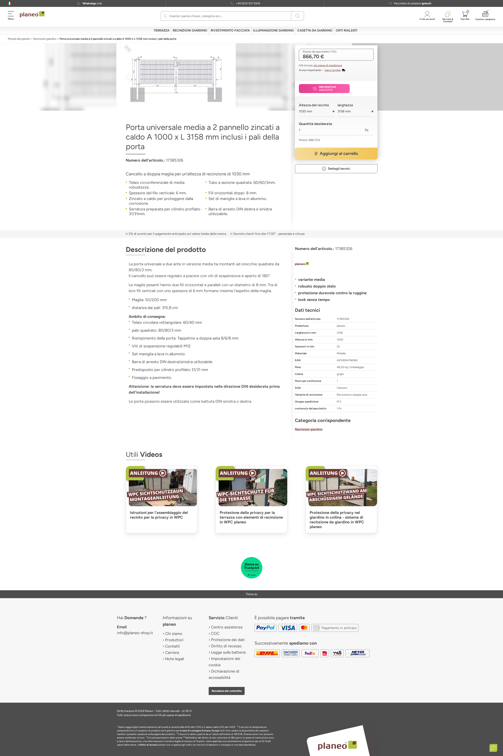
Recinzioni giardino (44, 39)
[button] (9, 3)
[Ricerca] (165, 16)
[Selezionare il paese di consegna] (9, 3)
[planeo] (336, 264)
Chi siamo (173, 633)
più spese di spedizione (328, 65)
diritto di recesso (148, 744)
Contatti (172, 646)
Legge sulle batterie (228, 652)
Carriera (172, 652)
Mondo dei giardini (19, 39)
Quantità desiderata (315, 124)
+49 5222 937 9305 (248, 3)
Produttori (174, 640)
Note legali (174, 658)
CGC (215, 633)
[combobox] (317, 113)
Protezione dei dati (228, 639)
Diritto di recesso (226, 646)
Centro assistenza (226, 627)
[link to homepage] (32, 14)
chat (92, 3)
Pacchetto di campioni (412, 3)
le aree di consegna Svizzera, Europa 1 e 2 (202, 730)
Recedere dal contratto (227, 691)
